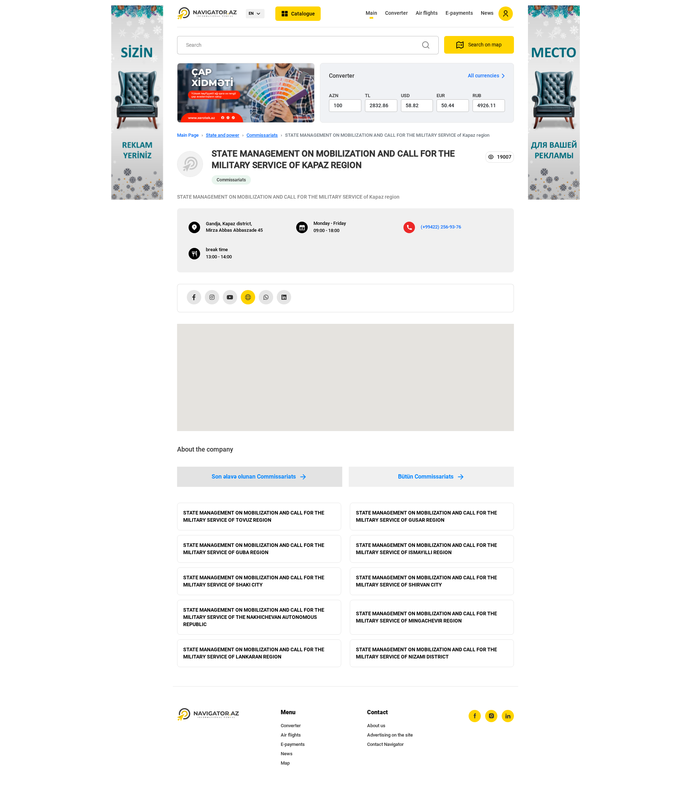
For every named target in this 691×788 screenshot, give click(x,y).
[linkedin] (508, 716)
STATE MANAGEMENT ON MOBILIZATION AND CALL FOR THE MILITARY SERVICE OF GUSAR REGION (426, 516)
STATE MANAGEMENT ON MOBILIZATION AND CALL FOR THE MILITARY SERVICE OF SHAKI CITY (253, 581)
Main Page (188, 135)
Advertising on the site (390, 735)
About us (376, 725)
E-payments (459, 13)
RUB (477, 95)
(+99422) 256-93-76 (441, 227)
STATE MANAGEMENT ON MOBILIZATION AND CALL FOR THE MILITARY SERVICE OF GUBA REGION (253, 548)
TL (367, 95)
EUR (441, 95)
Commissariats (262, 135)
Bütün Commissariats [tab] (425, 476)
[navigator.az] (208, 714)
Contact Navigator (385, 744)
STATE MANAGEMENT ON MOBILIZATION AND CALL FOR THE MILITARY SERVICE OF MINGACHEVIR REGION (426, 617)
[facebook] (475, 716)
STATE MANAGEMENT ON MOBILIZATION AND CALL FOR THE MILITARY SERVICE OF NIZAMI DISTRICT (426, 653)
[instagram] (491, 716)
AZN (333, 95)
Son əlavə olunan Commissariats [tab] (254, 476)
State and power (222, 135)
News (487, 13)
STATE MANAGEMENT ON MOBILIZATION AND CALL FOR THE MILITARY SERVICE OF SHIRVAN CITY (426, 581)
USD (405, 95)
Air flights (427, 13)
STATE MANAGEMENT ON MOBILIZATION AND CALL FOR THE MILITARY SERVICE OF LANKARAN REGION (253, 653)
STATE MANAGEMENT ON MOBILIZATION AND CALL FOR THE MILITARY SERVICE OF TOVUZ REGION (253, 516)
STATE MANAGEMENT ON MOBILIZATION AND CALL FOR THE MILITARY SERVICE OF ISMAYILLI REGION (426, 548)
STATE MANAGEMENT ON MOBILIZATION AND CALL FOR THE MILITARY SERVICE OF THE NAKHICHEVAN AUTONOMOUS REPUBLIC (253, 617)
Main (371, 13)
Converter (396, 13)
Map (285, 763)
